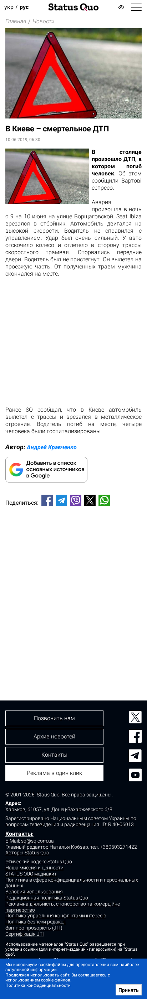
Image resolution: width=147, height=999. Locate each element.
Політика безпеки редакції (35, 922)
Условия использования (34, 891)
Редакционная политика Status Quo (46, 898)
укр (9, 7)
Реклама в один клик (54, 773)
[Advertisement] (73, 591)
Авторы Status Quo (27, 852)
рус (24, 7)
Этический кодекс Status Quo (38, 861)
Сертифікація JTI (24, 934)
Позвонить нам (54, 718)
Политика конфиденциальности (38, 985)
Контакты (18, 833)
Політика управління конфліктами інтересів (55, 915)
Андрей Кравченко (52, 447)
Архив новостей (54, 736)
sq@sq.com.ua (37, 841)
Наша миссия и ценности (34, 868)
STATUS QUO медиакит (31, 874)
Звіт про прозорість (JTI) (33, 928)
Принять (128, 990)
